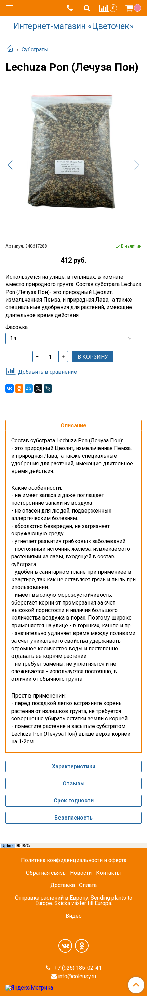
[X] (38, 388)
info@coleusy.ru (77, 976)
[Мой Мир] (29, 388)
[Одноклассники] (19, 388)
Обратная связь (46, 872)
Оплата (88, 885)
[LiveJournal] (48, 388)
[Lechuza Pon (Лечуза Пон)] (73, 159)
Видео (74, 916)
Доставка (62, 885)
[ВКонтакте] (9, 388)
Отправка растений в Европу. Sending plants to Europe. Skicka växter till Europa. (73, 900)
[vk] (65, 946)
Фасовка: (17, 327)
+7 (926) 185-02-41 (77, 968)
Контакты (108, 872)
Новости (81, 872)
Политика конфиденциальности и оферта (73, 860)
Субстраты (35, 49)
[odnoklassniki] (82, 946)
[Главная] (10, 49)
